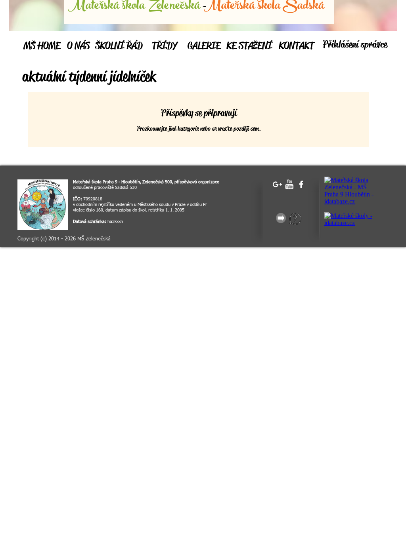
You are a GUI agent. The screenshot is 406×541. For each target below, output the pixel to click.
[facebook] (301, 184)
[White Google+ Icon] (277, 184)
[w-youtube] (289, 184)
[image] (42, 204)
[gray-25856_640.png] (281, 218)
